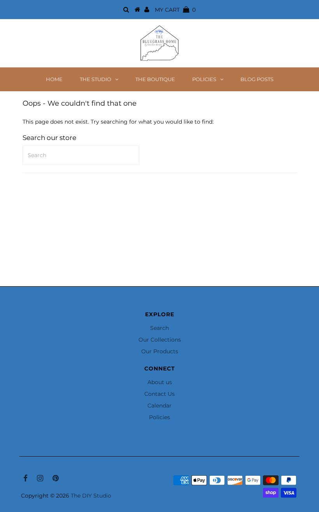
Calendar (159, 405)
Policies (204, 79)
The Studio (95, 79)
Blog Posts (256, 79)
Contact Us (159, 393)
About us (159, 382)
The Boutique (155, 79)
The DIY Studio (91, 495)
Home (54, 79)
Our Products (159, 351)
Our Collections (159, 339)
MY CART (175, 9)
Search (159, 327)
